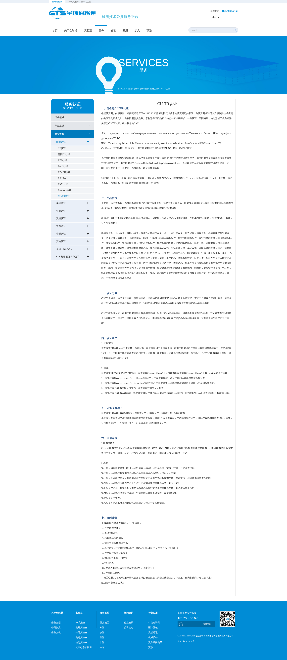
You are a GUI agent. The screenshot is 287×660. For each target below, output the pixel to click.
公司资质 (56, 627)
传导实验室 (81, 632)
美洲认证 (61, 203)
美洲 (102, 637)
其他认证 (61, 241)
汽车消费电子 (155, 642)
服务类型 (144, 88)
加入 (137, 30)
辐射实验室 (81, 642)
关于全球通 (70, 30)
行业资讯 (128, 622)
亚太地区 (104, 622)
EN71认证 (63, 184)
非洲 (102, 642)
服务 (101, 30)
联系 (149, 30)
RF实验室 (80, 622)
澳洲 (102, 632)
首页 (54, 30)
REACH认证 (64, 172)
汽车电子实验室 (84, 647)
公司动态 (128, 627)
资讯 (113, 30)
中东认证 (61, 226)
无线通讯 (153, 632)
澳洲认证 (61, 218)
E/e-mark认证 (64, 190)
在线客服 (207, 624)
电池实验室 (81, 637)
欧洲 (102, 627)
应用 (125, 30)
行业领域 (59, 117)
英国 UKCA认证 (64, 249)
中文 (215, 17)
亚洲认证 (61, 211)
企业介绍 (56, 622)
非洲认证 (61, 234)
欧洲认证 (154, 88)
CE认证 (62, 148)
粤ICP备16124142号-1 (187, 641)
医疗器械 (153, 627)
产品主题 (59, 125)
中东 (102, 647)
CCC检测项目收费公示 (67, 256)
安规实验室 (81, 627)
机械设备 (153, 637)
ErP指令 (62, 178)
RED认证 (62, 160)
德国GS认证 (64, 154)
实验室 (88, 30)
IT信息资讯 (154, 622)
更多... (151, 647)
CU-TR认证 (165, 88)
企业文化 (56, 632)
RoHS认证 (63, 166)
